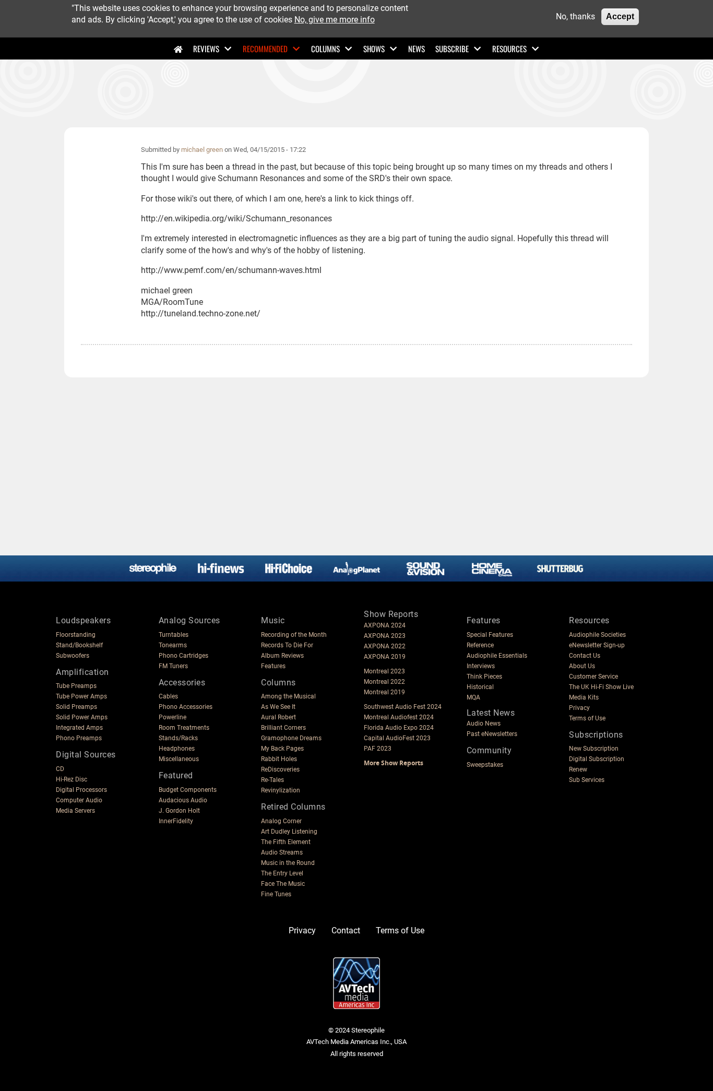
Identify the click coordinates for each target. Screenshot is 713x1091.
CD (60, 769)
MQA (473, 697)
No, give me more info (334, 20)
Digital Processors (81, 789)
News (416, 48)
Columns (325, 48)
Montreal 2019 (384, 692)
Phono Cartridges (183, 655)
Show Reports (391, 614)
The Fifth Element (286, 842)
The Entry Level (282, 873)
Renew (578, 769)
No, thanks (575, 16)
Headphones (177, 748)
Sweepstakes (485, 764)
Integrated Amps (79, 727)
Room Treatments (184, 727)
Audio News (484, 723)
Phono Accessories (185, 706)
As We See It (278, 706)
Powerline (172, 717)
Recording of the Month (294, 634)
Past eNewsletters (492, 734)
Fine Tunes (276, 894)
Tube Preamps (76, 686)
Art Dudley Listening (289, 831)
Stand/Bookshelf (79, 645)
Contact (345, 930)
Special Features (490, 634)
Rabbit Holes (279, 759)
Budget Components (188, 789)
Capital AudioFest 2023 (397, 738)
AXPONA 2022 (385, 646)
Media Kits (584, 697)
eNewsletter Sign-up (597, 645)
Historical (480, 687)
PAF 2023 (377, 748)
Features (273, 666)
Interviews (481, 666)
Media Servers (75, 810)
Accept (620, 16)
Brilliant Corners (283, 727)
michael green (202, 149)
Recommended (265, 48)
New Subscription (594, 748)
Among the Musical (288, 696)
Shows (374, 48)
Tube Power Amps (81, 696)
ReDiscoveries (280, 769)
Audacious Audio (183, 800)
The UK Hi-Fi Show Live (601, 687)
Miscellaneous (179, 759)
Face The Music (283, 883)
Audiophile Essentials (497, 655)
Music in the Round (288, 863)
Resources (509, 48)
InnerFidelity (176, 821)
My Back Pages (282, 748)
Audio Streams (282, 852)
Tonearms (173, 645)
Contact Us (584, 655)
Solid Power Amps (82, 717)
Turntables (173, 634)
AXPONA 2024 (385, 625)
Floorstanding (76, 634)
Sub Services (586, 780)
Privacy (579, 707)
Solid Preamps (76, 706)
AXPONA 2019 (385, 656)
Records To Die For (287, 645)
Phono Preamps (79, 738)
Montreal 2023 (384, 671)
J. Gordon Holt (179, 810)
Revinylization (280, 790)
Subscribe (452, 48)
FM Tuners (173, 666)
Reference (480, 645)
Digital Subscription (596, 759)
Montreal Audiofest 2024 (399, 717)
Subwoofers (72, 655)
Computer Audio (79, 800)
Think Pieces (484, 676)
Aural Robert (278, 717)
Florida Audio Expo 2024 (399, 727)
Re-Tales (272, 780)
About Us (582, 666)
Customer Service (593, 676)
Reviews (206, 48)
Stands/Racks (178, 738)
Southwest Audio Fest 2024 (403, 706)
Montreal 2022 (384, 681)
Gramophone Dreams (291, 738)
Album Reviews (282, 655)
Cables (168, 696)
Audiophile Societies (597, 634)
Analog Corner (281, 821)
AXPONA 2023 (385, 635)
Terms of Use (587, 718)
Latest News (491, 713)
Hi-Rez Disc (71, 779)
